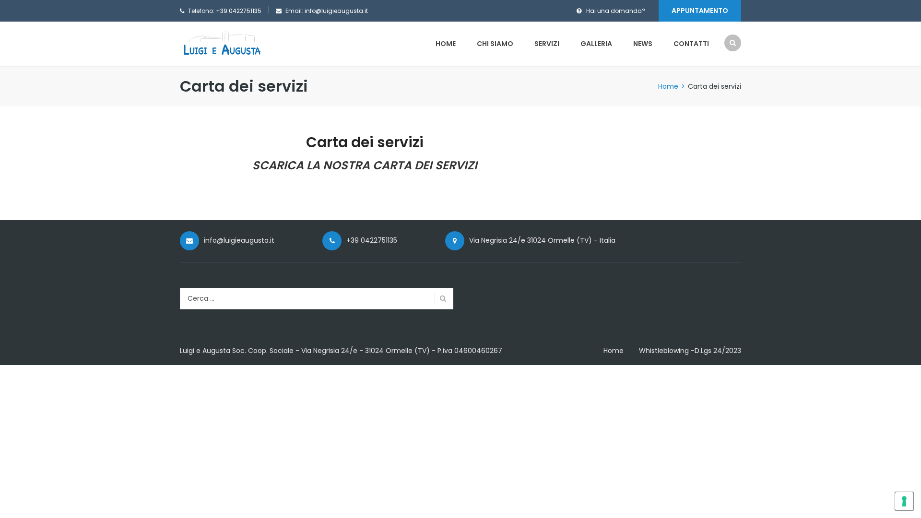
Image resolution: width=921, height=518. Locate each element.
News (642, 43)
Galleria (596, 43)
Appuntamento (700, 10)
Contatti (691, 43)
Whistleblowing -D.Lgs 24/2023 (690, 350)
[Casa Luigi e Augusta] (222, 42)
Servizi (546, 43)
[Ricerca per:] (316, 298)
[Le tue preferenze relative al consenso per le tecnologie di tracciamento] (904, 501)
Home (446, 43)
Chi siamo (495, 43)
